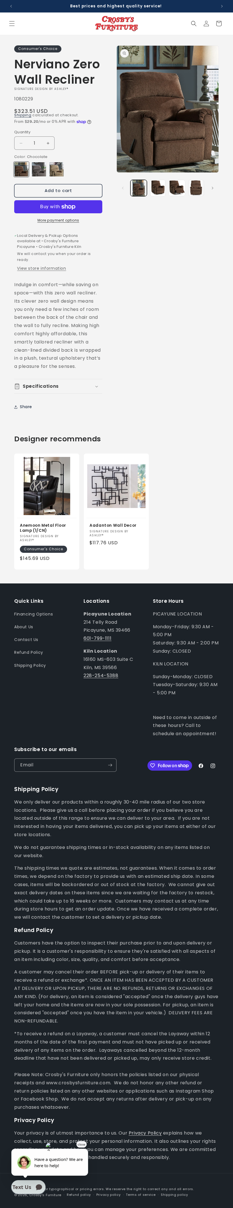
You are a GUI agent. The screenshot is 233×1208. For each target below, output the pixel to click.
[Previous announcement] (11, 6)
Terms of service (140, 1194)
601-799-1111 (97, 638)
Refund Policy (28, 652)
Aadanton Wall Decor (113, 525)
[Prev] (122, 188)
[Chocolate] (21, 169)
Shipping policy (174, 1194)
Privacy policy (108, 1194)
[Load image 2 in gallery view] (158, 188)
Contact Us (26, 639)
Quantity (22, 132)
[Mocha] (56, 169)
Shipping (23, 115)
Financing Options (33, 614)
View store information (41, 268)
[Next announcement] (222, 6)
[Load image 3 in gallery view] (177, 188)
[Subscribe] (110, 765)
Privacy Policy (145, 1133)
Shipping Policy (30, 665)
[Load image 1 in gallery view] (138, 188)
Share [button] (26, 407)
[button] (12, 23)
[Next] (212, 188)
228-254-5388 (101, 675)
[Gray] (39, 169)
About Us (23, 627)
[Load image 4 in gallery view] (196, 188)
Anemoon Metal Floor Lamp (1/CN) (43, 528)
